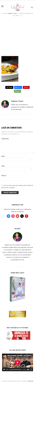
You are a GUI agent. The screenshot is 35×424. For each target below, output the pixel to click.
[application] (17, 362)
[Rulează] (4, 369)
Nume (3, 156)
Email (3, 166)
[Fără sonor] (28, 369)
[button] (2, 6)
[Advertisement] (17, 37)
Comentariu (5, 139)
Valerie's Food (12, 13)
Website (3, 175)
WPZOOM (30, 381)
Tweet (10, 87)
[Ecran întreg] (31, 369)
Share (19, 87)
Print (18, 91)
